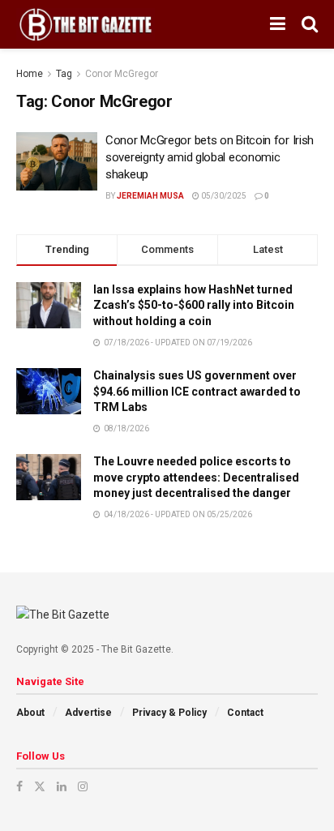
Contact (245, 712)
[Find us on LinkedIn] (61, 786)
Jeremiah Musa (150, 195)
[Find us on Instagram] (83, 786)
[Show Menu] (277, 24)
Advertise (88, 712)
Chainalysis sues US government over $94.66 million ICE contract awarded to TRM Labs (197, 391)
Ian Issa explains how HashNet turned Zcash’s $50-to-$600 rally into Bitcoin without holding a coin (193, 305)
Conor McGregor (121, 73)
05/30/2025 (222, 195)
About (30, 712)
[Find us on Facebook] (19, 786)
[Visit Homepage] (85, 24)
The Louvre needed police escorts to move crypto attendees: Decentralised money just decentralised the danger (196, 477)
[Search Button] (310, 24)
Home (29, 73)
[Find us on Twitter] (39, 786)
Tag (64, 73)
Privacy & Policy (169, 712)
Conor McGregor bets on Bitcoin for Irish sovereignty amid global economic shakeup (209, 157)
